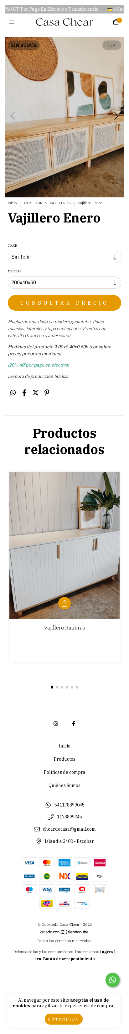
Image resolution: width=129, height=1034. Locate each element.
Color (12, 246)
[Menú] (13, 22)
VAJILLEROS (60, 203)
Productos (64, 759)
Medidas (15, 271)
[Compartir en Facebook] (24, 392)
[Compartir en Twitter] (35, 392)
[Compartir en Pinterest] (47, 392)
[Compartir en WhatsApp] (13, 392)
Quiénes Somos (64, 785)
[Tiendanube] (65, 933)
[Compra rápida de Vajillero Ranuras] (64, 603)
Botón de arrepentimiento (69, 958)
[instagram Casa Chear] (55, 723)
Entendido (64, 1019)
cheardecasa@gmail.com (69, 829)
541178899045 (69, 805)
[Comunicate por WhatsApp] (113, 980)
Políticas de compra (64, 772)
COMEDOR (33, 203)
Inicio (12, 203)
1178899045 (69, 817)
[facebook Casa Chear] (73, 723)
